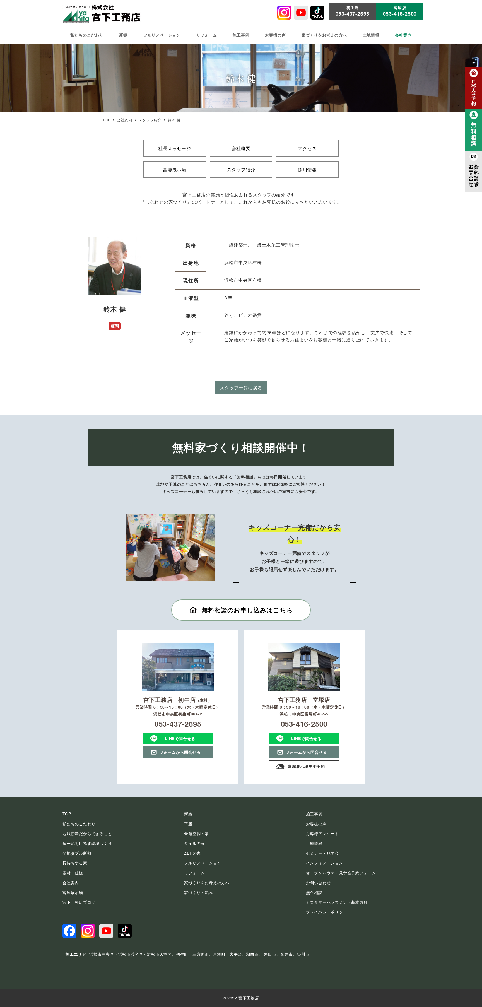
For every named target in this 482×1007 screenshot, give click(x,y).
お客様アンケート (322, 833)
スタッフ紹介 (241, 169)
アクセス (307, 148)
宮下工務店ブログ (78, 902)
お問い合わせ (318, 882)
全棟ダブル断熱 (76, 853)
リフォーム (194, 873)
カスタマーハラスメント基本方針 (337, 902)
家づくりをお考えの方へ (207, 882)
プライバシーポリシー (326, 912)
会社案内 (70, 882)
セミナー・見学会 (322, 853)
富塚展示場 (174, 169)
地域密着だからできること (87, 833)
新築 (188, 813)
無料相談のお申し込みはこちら (247, 609)
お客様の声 (316, 824)
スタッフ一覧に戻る (241, 387)
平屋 (188, 824)
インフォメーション (324, 863)
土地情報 (314, 843)
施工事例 (314, 813)
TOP (66, 813)
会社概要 (241, 148)
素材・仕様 (72, 873)
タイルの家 (194, 843)
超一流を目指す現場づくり (87, 843)
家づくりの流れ (198, 892)
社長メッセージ (174, 148)
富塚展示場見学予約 (306, 766)
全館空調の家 (196, 833)
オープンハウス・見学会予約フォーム (341, 873)
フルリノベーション (202, 863)
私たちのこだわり (78, 824)
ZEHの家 (192, 853)
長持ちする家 (74, 863)
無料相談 (314, 892)
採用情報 (307, 169)
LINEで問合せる (180, 738)
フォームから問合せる (180, 752)
